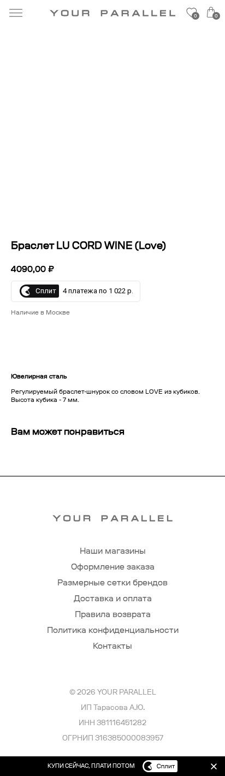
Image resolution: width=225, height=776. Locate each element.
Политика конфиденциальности (113, 630)
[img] (214, 766)
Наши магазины (113, 551)
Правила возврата (113, 614)
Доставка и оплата (113, 598)
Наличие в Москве (40, 312)
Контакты (112, 646)
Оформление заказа (113, 566)
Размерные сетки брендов (112, 582)
